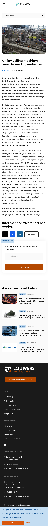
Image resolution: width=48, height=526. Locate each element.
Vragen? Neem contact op (19, 380)
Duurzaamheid (10, 405)
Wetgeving (8, 414)
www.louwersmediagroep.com (18, 505)
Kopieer (31, 234)
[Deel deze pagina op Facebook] (12, 234)
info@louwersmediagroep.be (17, 496)
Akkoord (13, 523)
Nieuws (5, 70)
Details (28, 522)
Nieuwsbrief (8, 434)
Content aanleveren (12, 439)
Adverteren (8, 426)
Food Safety (8, 397)
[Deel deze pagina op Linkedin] (20, 234)
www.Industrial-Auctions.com (15, 145)
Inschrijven (24, 267)
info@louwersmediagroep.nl (17, 468)
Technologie (9, 401)
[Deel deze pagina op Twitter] (5, 234)
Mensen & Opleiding (12, 410)
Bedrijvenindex (10, 430)
